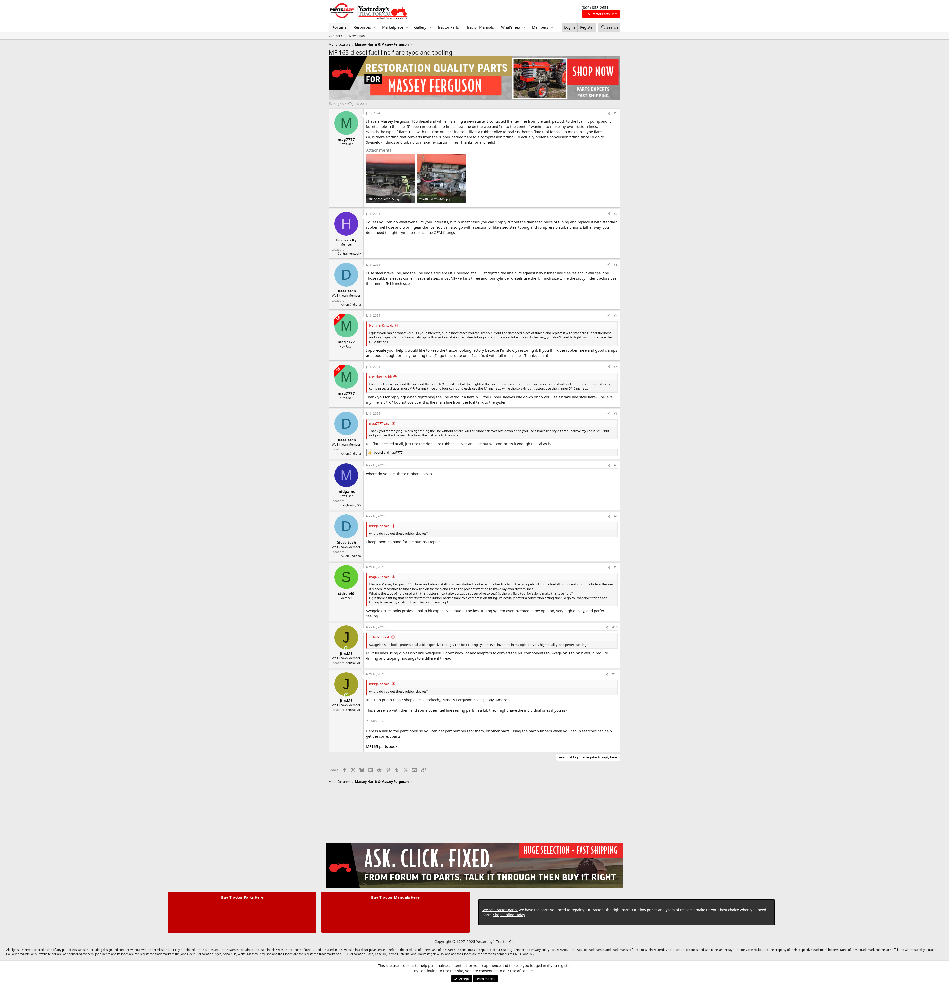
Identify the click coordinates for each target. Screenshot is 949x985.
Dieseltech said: (380, 376)
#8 (616, 516)
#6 (616, 413)
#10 (615, 627)
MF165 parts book (381, 746)
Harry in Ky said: (381, 325)
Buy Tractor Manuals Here (395, 897)
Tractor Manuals (480, 27)
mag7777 (339, 103)
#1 (616, 113)
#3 (616, 265)
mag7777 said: (379, 423)
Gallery (420, 27)
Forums (339, 27)
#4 (616, 315)
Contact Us (337, 35)
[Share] (609, 113)
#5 (616, 367)
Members (540, 27)
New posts (357, 35)
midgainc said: (379, 526)
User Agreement (512, 950)
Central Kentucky (349, 253)
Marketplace (392, 27)
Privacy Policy (540, 950)
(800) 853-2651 (595, 7)
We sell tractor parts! (500, 909)
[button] (374, 27)
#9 (616, 567)
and (388, 453)
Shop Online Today (509, 914)
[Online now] (346, 648)
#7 (616, 465)
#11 (615, 674)
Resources (362, 27)
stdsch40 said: (379, 637)
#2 (616, 214)
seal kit (377, 720)
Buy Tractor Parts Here (242, 897)
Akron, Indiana (351, 304)
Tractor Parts (448, 27)
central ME (353, 663)
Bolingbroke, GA (350, 505)
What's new (511, 27)
